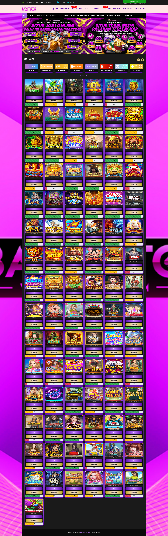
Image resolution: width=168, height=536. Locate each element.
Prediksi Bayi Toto (85, 532)
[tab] (82, 52)
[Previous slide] (24, 35)
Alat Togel (96, 9)
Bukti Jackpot (127, 9)
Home (56, 9)
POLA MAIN (34, 101)
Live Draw (87, 9)
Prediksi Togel (65, 9)
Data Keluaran (77, 9)
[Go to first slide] (143, 35)
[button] (138, 59)
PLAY (34, 97)
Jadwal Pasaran (140, 9)
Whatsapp (135, 1)
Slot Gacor (107, 9)
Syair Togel (116, 9)
